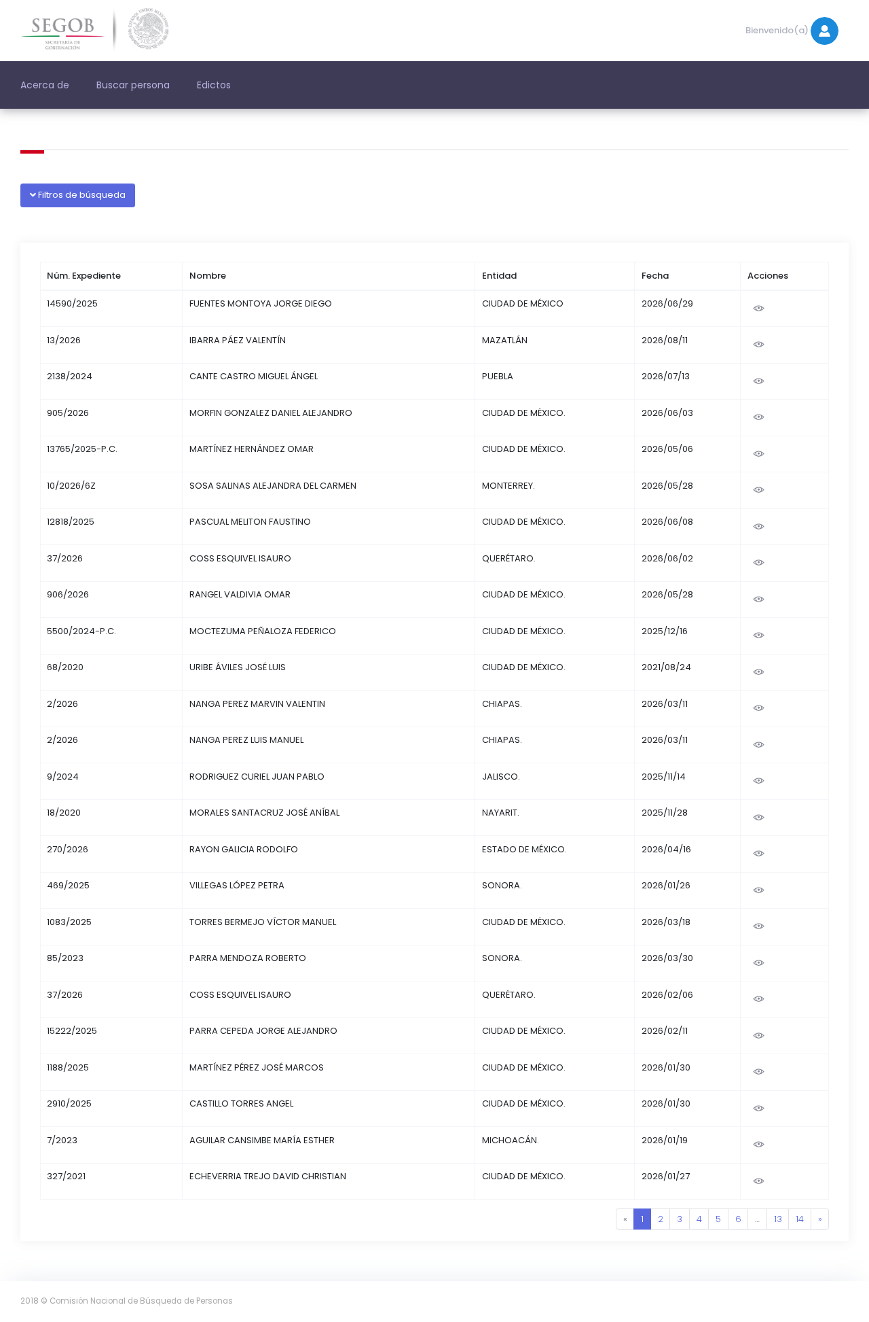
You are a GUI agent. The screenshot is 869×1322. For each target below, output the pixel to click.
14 (800, 1219)
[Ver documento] (758, 308)
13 (778, 1219)
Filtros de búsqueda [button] (81, 194)
